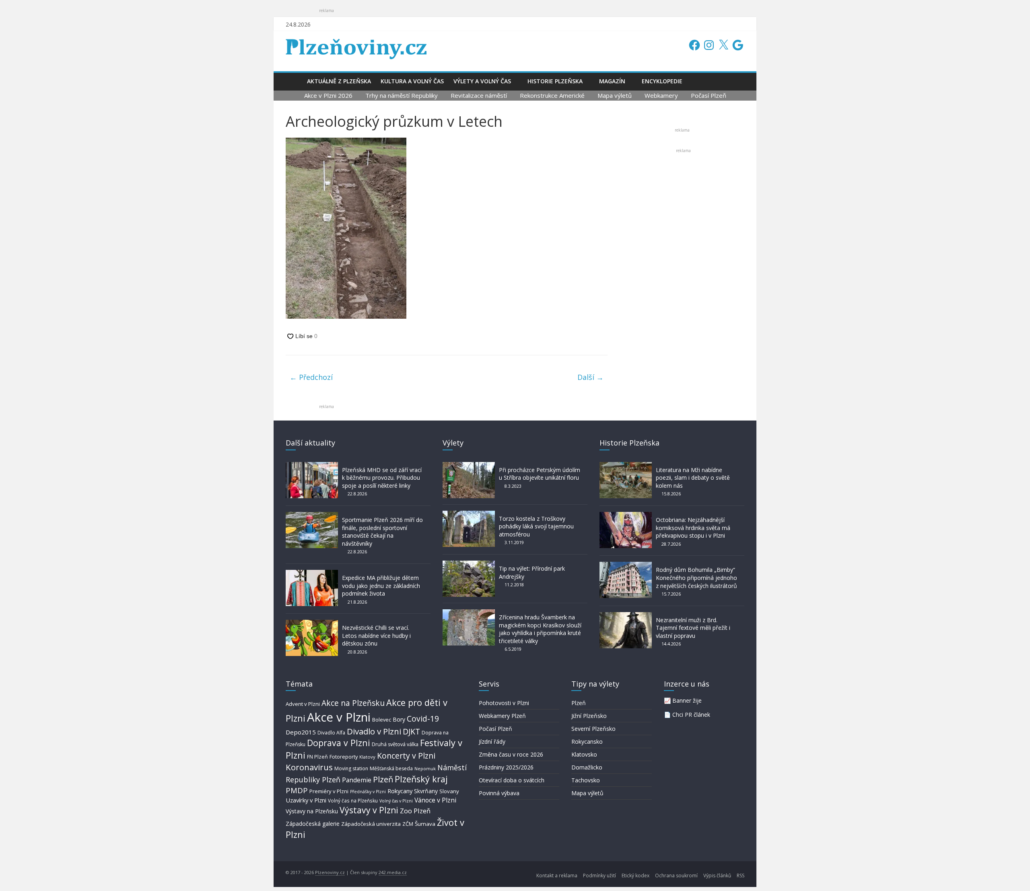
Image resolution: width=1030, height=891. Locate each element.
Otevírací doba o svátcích (511, 780)
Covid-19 (423, 718)
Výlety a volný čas (482, 81)
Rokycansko (587, 741)
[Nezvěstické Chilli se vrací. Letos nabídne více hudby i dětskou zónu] (312, 623)
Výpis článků (717, 875)
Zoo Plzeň (415, 810)
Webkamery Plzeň (502, 716)
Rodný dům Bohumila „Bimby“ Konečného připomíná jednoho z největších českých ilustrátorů (696, 577)
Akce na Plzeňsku (353, 702)
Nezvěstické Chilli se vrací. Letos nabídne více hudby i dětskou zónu (376, 635)
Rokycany (399, 791)
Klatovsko (584, 754)
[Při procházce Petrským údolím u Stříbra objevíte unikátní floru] (469, 466)
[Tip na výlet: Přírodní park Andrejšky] (469, 564)
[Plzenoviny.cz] (294, 81)
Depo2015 (301, 732)
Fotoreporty (344, 756)
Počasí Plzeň (708, 95)
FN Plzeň (317, 756)
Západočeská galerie (313, 823)
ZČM (407, 823)
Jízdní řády (492, 741)
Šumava (425, 823)
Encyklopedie (662, 81)
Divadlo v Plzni (374, 731)
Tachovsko (585, 780)
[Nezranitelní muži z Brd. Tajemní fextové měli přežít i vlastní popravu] (625, 616)
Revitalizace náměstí (479, 95)
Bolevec (381, 719)
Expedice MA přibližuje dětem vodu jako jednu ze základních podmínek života (381, 585)
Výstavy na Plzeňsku (312, 811)
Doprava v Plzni (338, 743)
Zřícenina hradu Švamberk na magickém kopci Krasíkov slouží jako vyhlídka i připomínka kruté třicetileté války (540, 629)
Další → (590, 377)
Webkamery (661, 95)
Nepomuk (425, 768)
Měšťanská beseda (391, 768)
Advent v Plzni (303, 703)
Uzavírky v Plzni (306, 800)
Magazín (612, 81)
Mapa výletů (614, 95)
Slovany (449, 791)
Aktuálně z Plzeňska (339, 81)
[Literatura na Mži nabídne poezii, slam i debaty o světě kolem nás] (625, 466)
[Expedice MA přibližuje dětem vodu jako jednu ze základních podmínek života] (312, 574)
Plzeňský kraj (421, 779)
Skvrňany (426, 791)
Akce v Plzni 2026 (328, 95)
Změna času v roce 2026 (511, 754)
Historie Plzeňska (555, 81)
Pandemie (356, 780)
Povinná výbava (499, 793)
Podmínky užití (599, 875)
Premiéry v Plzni (328, 791)
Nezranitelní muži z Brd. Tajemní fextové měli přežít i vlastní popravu (693, 627)
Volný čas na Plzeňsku (353, 800)
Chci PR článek (691, 714)
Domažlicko (586, 767)
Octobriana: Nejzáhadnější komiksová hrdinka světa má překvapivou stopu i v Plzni (693, 527)
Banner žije (687, 700)
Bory (399, 719)
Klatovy (367, 757)
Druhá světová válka (395, 744)
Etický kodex (635, 875)
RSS (740, 875)
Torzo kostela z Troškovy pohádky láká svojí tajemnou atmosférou (536, 526)
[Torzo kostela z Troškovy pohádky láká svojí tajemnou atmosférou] (469, 514)
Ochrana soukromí (676, 875)
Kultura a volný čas (412, 81)
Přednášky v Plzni (368, 791)
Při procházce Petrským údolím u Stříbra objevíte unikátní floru (539, 474)
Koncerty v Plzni (406, 755)
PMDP (297, 790)
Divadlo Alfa (331, 732)
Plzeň (383, 779)
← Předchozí (311, 377)
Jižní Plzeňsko (589, 716)
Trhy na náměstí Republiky (401, 95)
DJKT (411, 731)
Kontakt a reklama (556, 875)
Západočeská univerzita (371, 823)
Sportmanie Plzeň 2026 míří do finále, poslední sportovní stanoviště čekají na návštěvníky (382, 531)
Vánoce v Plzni (435, 800)
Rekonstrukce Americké (552, 95)
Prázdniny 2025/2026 (506, 767)
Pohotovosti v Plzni (504, 703)
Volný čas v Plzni (396, 801)
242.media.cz (393, 872)
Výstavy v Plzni (369, 810)
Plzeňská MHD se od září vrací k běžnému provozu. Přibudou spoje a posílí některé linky (382, 477)
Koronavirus (309, 767)
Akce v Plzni (339, 717)
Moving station (351, 768)
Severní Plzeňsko (593, 728)
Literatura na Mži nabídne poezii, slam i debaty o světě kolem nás (693, 477)
